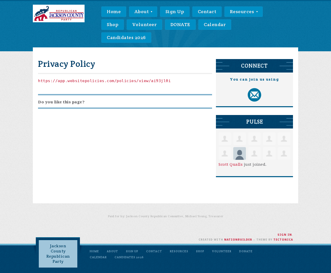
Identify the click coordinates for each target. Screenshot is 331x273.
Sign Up (175, 12)
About (142, 12)
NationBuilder (238, 239)
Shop (112, 24)
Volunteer (144, 24)
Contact (207, 12)
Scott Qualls (231, 164)
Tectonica (283, 239)
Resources (242, 12)
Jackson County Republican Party (58, 253)
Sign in (284, 234)
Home (114, 12)
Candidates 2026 (126, 37)
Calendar (215, 24)
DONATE (180, 24)
